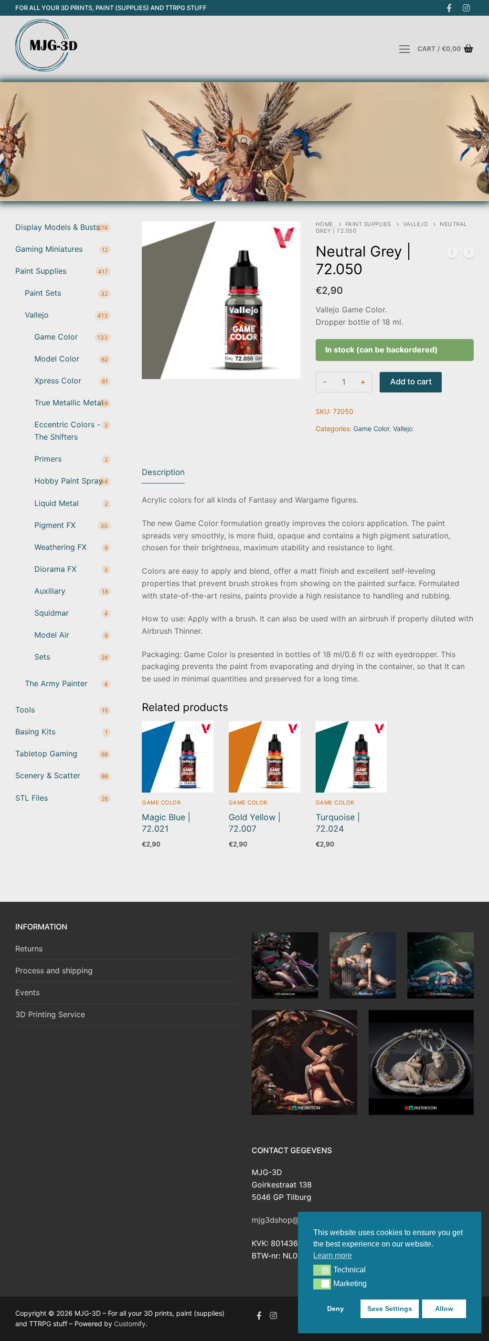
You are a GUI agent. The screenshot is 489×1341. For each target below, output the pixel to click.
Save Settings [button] (389, 1308)
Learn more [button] (332, 1255)
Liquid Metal (56, 503)
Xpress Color (57, 380)
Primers (48, 459)
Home (324, 224)
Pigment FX (54, 525)
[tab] (163, 473)
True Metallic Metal (68, 402)
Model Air (51, 635)
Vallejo (415, 224)
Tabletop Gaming (46, 753)
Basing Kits (35, 731)
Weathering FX (60, 547)
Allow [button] (444, 1308)
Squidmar (51, 613)
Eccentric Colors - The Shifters (67, 431)
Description (163, 472)
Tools (25, 709)
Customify (130, 1324)
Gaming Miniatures (49, 249)
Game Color (371, 428)
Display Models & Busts (57, 227)
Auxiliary (49, 591)
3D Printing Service (50, 1014)
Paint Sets (43, 293)
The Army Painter (56, 683)
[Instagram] (466, 7)
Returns (29, 948)
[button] (322, 1270)
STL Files (31, 798)
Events (27, 992)
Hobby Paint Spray (68, 480)
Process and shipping (54, 970)
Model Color (56, 358)
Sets (42, 656)
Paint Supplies (368, 224)
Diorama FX (55, 569)
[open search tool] (244, 141)
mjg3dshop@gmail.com (294, 1220)
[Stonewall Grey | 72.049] (452, 254)
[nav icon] (404, 49)
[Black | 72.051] (469, 254)
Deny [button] (335, 1308)
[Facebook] (449, 7)
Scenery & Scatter (47, 775)
